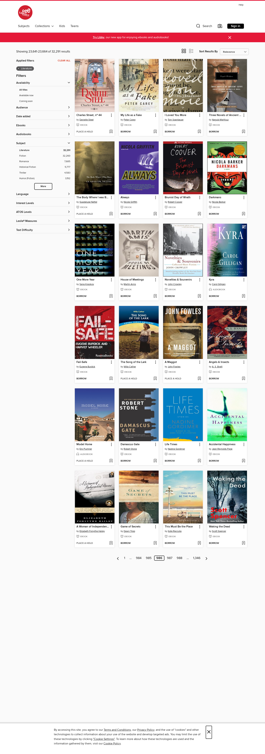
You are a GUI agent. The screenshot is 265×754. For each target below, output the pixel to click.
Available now (26, 95)
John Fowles (174, 366)
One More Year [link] (85, 279)
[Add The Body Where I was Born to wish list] (111, 214)
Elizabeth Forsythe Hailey (92, 531)
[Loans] (220, 26)
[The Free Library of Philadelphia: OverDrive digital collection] (25, 12)
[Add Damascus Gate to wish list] (155, 461)
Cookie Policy (112, 743)
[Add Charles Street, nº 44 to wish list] (111, 132)
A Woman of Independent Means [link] (92, 526)
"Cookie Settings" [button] (104, 739)
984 (139, 558)
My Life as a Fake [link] (131, 115)
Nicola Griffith (130, 202)
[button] (204, 26)
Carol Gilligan (219, 284)
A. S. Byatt (217, 366)
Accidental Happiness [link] (222, 444)
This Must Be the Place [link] (179, 526)
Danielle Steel (87, 119)
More (43, 186)
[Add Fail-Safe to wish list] (111, 378)
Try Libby (98, 37)
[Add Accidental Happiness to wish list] (243, 461)
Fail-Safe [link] (81, 362)
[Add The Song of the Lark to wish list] (155, 378)
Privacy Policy (145, 730)
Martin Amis (130, 284)
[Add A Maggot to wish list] (199, 378)
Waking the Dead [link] (219, 526)
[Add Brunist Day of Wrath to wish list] (199, 214)
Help (241, 5)
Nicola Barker (219, 202)
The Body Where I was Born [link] (92, 197)
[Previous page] (118, 558)
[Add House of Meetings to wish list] (155, 296)
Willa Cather (130, 366)
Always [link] (125, 197)
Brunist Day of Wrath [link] (178, 197)
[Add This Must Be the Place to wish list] (199, 543)
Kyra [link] (211, 279)
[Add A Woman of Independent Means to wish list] (111, 543)
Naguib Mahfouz (220, 119)
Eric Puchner (86, 449)
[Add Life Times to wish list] (199, 461)
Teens (74, 26)
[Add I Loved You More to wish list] (199, 132)
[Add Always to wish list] (155, 214)
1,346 (196, 558)
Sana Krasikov (87, 284)
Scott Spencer (219, 531)
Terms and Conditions (117, 730)
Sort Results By (208, 51)
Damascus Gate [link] (130, 444)
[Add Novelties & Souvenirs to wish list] (199, 296)
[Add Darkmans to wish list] (243, 214)
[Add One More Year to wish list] (111, 296)
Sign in (235, 26)
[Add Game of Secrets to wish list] (155, 543)
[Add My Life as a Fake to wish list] (155, 132)
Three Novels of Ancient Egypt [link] (225, 115)
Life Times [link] (171, 444)
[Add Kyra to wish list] (243, 296)
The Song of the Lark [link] (133, 362)
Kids (62, 26)
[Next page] (206, 558)
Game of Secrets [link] (130, 526)
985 (149, 558)
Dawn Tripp (129, 531)
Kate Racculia (175, 531)
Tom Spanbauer (176, 119)
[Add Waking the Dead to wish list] (243, 543)
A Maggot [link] (171, 362)
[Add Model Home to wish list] (111, 461)
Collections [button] (43, 26)
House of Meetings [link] (132, 279)
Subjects (24, 26)
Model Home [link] (84, 444)
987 (169, 558)
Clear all (64, 60)
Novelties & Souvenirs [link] (178, 279)
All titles (23, 89)
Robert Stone (130, 449)
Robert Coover (175, 202)
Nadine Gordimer (176, 449)
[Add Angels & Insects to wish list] (243, 378)
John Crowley (175, 284)
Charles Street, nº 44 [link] (89, 115)
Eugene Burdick (87, 366)
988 (179, 558)
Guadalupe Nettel (88, 202)
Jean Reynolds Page (222, 449)
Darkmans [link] (215, 197)
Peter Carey (130, 119)
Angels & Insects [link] (219, 362)
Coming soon (26, 101)
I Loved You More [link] (175, 115)
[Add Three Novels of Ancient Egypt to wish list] (243, 132)
